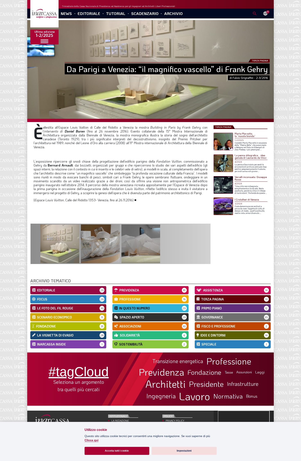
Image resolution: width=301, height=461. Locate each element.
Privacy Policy (175, 420)
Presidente (206, 383)
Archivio (173, 13)
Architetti (165, 384)
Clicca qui (91, 440)
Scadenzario (144, 13)
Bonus (251, 396)
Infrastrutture (242, 384)
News (66, 13)
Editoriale (89, 13)
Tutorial (115, 13)
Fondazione (204, 372)
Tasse (229, 372)
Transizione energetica (177, 361)
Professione (228, 361)
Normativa (228, 396)
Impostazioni (184, 450)
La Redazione (120, 420)
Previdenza (161, 372)
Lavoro (194, 396)
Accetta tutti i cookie (117, 450)
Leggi (260, 372)
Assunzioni (244, 372)
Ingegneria (161, 396)
